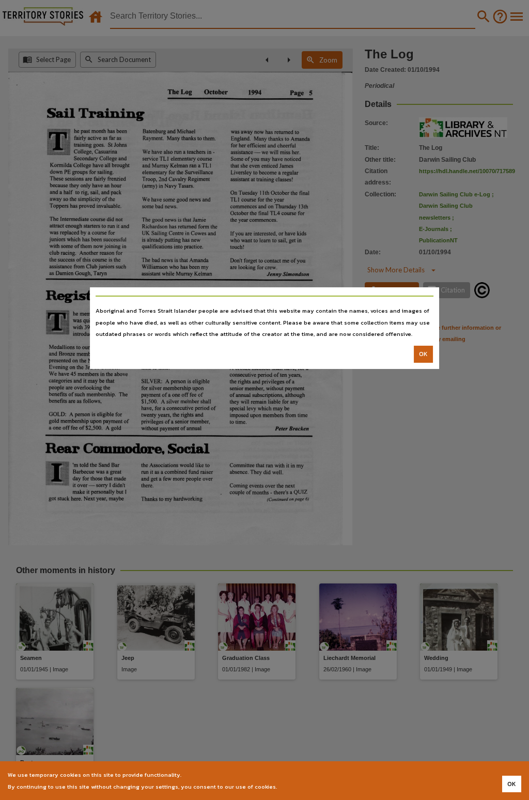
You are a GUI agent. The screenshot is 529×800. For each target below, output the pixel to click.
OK (423, 354)
